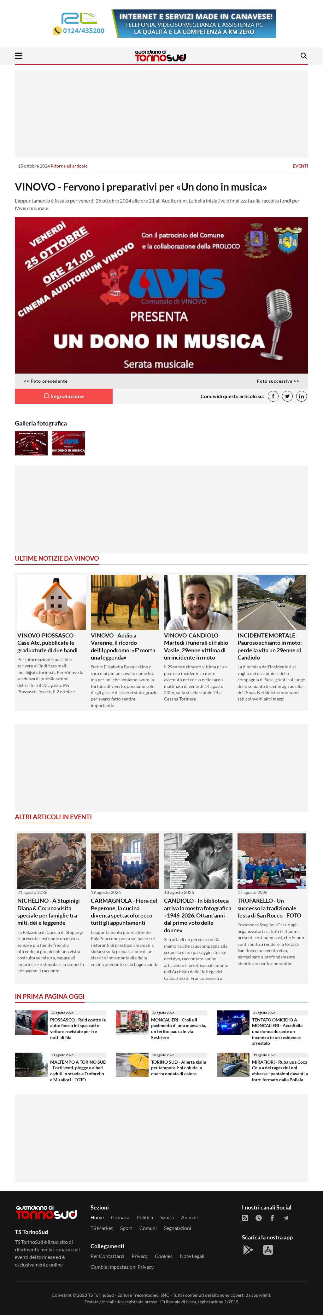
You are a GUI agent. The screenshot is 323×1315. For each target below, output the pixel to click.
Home (97, 1217)
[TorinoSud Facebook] (272, 1218)
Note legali (192, 1256)
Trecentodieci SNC (151, 1295)
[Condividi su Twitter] (287, 396)
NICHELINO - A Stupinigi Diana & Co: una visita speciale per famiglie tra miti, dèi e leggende (48, 911)
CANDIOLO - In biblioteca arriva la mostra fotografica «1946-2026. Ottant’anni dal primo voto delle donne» (197, 915)
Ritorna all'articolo (69, 166)
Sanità (167, 1217)
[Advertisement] (161, 114)
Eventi (300, 166)
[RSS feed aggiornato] (245, 1218)
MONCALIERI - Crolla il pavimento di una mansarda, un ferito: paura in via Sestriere (178, 1028)
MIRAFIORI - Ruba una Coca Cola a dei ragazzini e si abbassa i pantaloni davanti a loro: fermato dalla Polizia (280, 1070)
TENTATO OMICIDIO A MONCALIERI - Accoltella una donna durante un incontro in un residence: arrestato (277, 1031)
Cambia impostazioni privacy (122, 1267)
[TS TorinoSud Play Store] (248, 1250)
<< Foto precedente (46, 381)
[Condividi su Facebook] (273, 396)
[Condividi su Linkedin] (301, 396)
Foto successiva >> (278, 381)
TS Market (102, 1228)
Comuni (148, 1228)
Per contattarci (107, 1256)
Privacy (140, 1256)
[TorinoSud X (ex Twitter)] (258, 1218)
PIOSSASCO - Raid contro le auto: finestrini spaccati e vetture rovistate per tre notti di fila (78, 1028)
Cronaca (120, 1217)
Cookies (164, 1256)
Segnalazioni (177, 1228)
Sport (126, 1228)
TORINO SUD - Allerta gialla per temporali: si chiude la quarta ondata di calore (178, 1067)
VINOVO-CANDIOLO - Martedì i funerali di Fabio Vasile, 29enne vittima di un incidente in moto (196, 646)
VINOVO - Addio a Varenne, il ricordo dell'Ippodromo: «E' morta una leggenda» (123, 646)
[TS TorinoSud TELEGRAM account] (286, 1218)
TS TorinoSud (101, 1295)
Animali (189, 1217)
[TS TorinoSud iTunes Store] (268, 1250)
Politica (145, 1217)
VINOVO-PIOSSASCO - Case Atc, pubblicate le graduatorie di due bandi (47, 643)
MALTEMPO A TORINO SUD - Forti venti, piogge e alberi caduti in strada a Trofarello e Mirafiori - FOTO (78, 1070)
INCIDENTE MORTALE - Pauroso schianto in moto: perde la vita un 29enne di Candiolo (270, 646)
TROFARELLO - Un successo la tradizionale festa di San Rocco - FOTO (269, 908)
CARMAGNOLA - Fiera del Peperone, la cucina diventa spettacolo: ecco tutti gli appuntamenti (124, 911)
